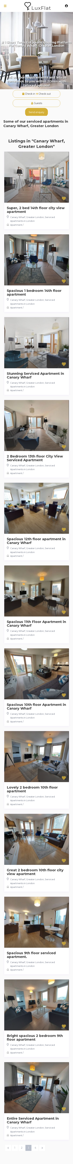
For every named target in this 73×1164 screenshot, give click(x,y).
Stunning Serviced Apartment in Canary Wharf (35, 375)
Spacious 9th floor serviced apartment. (31, 955)
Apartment (16, 224)
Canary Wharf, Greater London (27, 217)
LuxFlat (41, 8)
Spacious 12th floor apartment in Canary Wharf (36, 541)
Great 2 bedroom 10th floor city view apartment (35, 872)
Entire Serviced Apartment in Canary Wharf (33, 1120)
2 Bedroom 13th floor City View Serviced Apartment (35, 458)
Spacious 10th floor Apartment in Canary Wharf (36, 706)
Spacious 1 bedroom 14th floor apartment (34, 292)
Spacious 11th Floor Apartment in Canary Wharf (36, 623)
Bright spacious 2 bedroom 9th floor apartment (35, 1037)
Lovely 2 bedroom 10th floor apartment (32, 789)
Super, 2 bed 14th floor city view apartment (36, 210)
